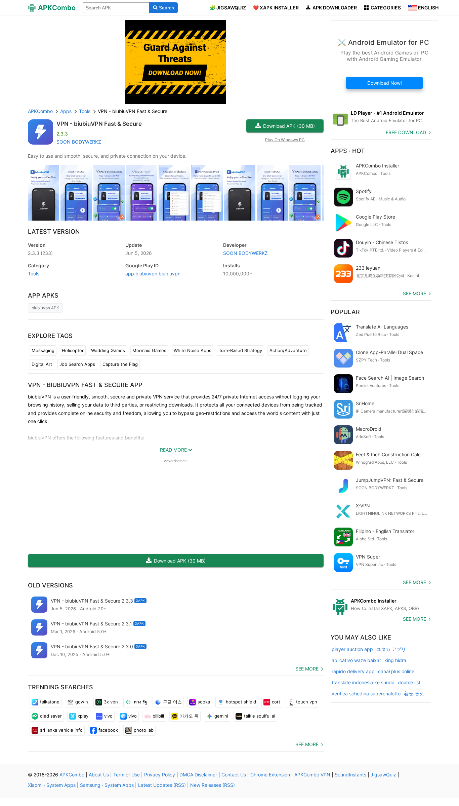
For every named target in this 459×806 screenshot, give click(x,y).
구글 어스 (172, 701)
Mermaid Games (149, 350)
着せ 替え (414, 693)
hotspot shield (241, 701)
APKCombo (40, 111)
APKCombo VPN (312, 774)
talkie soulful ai (259, 716)
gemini (221, 716)
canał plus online (396, 671)
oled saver (51, 716)
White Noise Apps (192, 350)
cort (276, 701)
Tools (33, 273)
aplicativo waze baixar (356, 660)
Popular (345, 311)
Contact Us (233, 774)
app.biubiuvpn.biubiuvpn (152, 273)
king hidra (395, 660)
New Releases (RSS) (212, 785)
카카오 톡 (189, 716)
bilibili (158, 716)
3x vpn (111, 701)
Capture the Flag (120, 364)
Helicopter (73, 350)
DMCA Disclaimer (198, 774)
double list (409, 682)
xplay (83, 716)
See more (307, 668)
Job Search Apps (77, 364)
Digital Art (42, 364)
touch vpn (306, 701)
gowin (81, 701)
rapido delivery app (353, 671)
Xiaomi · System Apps (52, 785)
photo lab (144, 730)
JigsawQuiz (383, 774)
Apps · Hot (348, 150)
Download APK (289, 126)
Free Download (406, 132)
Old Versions (50, 585)
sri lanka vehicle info (61, 730)
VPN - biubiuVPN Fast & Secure (99, 123)
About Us (99, 774)
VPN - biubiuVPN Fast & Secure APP (85, 384)
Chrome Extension (270, 774)
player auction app (352, 649)
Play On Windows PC (285, 139)
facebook (108, 730)
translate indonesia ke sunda (363, 682)
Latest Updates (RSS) (162, 785)
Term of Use (126, 774)
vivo (108, 716)
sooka (204, 701)
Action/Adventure (288, 350)
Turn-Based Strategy (240, 350)
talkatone (49, 701)
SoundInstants (350, 774)
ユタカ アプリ (391, 649)
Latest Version (54, 231)
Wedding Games (108, 350)
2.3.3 (40, 253)
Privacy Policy (159, 774)
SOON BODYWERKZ (78, 142)
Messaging (43, 350)
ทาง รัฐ (140, 701)
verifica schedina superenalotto (366, 693)
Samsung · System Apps (107, 785)
